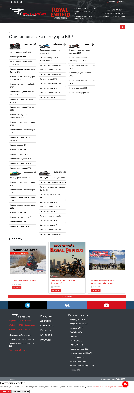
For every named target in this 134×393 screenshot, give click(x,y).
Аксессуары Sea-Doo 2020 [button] (20, 177)
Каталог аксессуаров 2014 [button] (20, 163)
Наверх (12, 379)
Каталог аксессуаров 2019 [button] (50, 65)
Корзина (112, 2)
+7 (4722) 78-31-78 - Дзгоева (114, 10)
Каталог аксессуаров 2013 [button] (20, 168)
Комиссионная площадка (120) (82, 366)
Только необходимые (20, 391)
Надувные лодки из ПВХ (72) (81, 353)
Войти (121, 2)
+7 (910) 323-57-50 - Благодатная (113, 13)
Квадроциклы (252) (77, 320)
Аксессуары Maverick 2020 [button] (20, 52)
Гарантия (46, 330)
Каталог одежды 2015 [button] (19, 145)
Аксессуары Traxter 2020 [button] (20, 57)
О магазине (47, 325)
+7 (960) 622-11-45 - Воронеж (114, 16)
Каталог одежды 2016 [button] (48, 88)
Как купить (46, 316)
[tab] (23, 52)
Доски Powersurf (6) (77, 357)
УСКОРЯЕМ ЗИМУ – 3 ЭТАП (24, 280)
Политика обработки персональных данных (109, 387)
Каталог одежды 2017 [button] (48, 79)
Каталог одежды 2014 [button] (19, 149)
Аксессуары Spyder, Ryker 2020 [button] (52, 178)
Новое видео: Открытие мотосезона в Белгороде (102, 281)
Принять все (6, 391)
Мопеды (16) (75, 370)
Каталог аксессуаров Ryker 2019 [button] (53, 182)
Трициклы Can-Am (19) (79, 324)
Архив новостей (67, 296)
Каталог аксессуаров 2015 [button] (20, 159)
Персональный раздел (17, 350)
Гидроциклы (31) (76, 345)
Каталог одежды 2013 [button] (19, 154)
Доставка (45, 320)
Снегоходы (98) (76, 340)
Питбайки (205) (76, 332)
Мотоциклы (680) (76, 328)
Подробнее (17, 287)
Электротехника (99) (78, 361)
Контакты (46, 335)
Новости (45, 339)
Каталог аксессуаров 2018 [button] (50, 70)
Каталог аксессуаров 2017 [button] (50, 74)
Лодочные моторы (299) (79, 349)
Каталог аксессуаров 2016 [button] (50, 83)
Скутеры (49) (75, 336)
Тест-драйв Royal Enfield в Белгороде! (63, 281)
